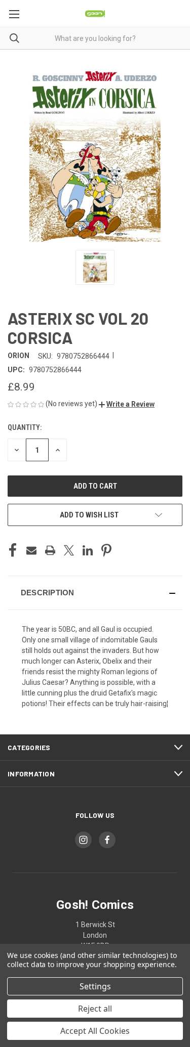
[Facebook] (13, 550)
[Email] (31, 550)
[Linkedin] (88, 550)
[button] (127, 404)
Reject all (95, 1008)
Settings (95, 986)
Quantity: (25, 427)
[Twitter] (69, 550)
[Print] (50, 550)
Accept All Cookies (95, 1030)
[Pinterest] (106, 550)
